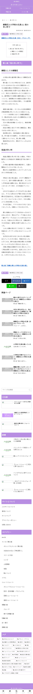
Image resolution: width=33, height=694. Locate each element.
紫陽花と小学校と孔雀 (16, 33)
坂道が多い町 (15, 54)
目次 (13, 45)
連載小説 (5, 33)
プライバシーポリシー (9, 520)
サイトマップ (6, 516)
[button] (21, 286)
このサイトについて (8, 507)
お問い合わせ (6, 525)
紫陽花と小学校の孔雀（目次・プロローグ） (16, 38)
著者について (6, 511)
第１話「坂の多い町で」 (17, 48)
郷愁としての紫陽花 (17, 51)
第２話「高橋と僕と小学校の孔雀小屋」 (14, 265)
